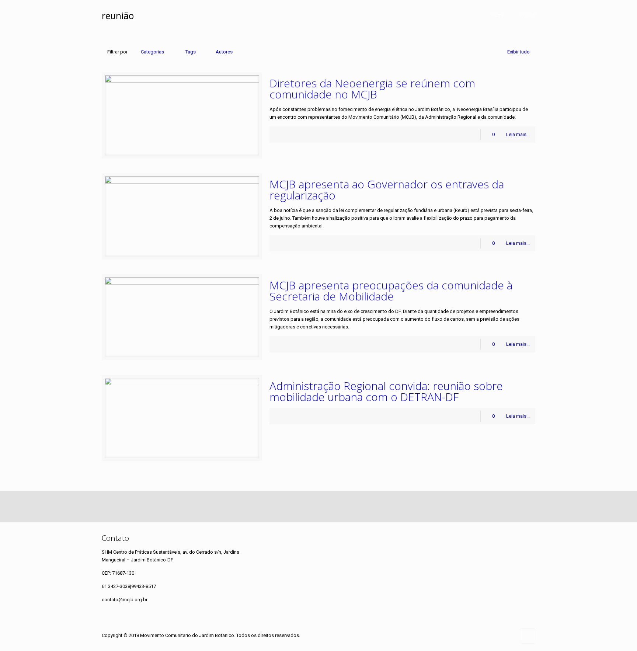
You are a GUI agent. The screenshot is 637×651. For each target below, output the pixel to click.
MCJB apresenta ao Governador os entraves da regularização (386, 190)
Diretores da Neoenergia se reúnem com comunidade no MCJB (372, 89)
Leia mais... (518, 134)
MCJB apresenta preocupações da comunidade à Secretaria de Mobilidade (390, 291)
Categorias (152, 52)
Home (497, 15)
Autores (224, 52)
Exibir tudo (518, 52)
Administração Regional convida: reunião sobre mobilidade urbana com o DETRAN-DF (386, 391)
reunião (527, 15)
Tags (190, 52)
